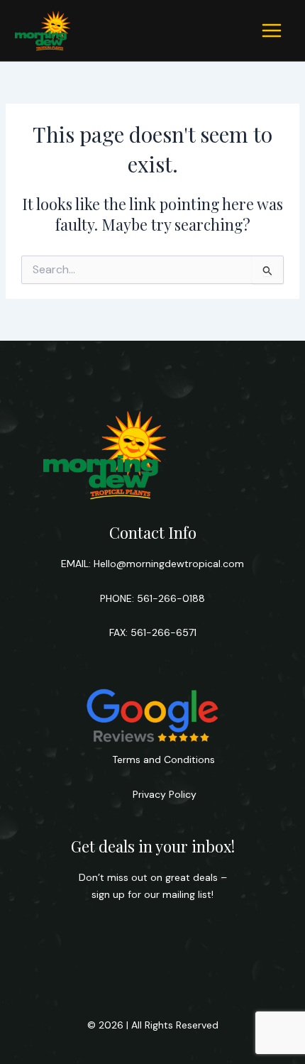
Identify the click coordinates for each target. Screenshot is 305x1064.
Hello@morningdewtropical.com (169, 563)
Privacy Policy (163, 794)
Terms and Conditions (163, 759)
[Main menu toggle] (272, 30)
